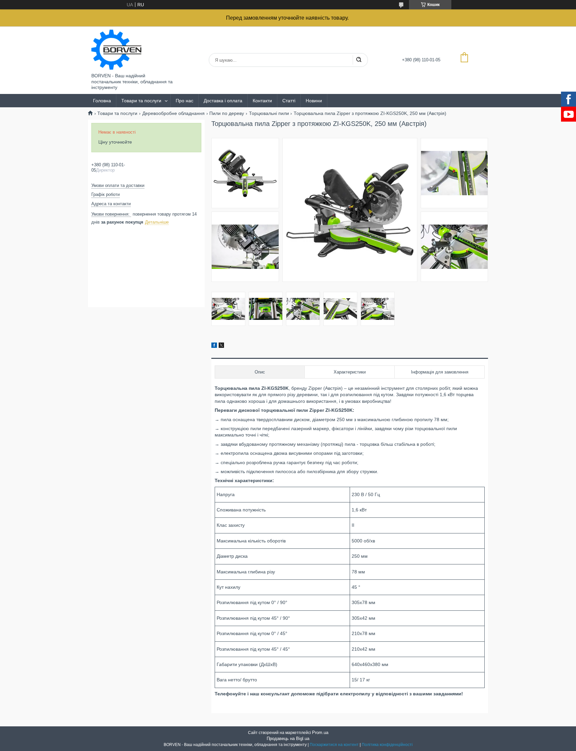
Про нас (184, 100)
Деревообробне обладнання (173, 113)
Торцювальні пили (269, 113)
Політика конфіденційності (387, 744)
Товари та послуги (141, 100)
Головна (102, 100)
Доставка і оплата (223, 100)
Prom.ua (320, 732)
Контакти (262, 100)
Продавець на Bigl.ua (288, 738)
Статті (288, 100)
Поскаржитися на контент (334, 744)
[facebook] (214, 346)
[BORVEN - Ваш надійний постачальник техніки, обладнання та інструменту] (116, 50)
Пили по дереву (226, 113)
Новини (314, 100)
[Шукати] (359, 60)
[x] (221, 346)
